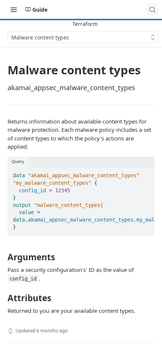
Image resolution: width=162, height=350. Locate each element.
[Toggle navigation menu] (14, 9)
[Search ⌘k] (152, 9)
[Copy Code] (145, 173)
